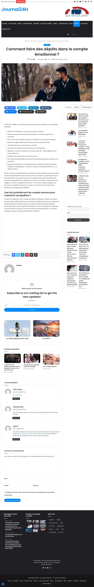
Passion (76, 23)
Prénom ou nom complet (74, 206)
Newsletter (6, 29)
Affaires (36, 23)
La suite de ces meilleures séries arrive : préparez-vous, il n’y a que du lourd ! (12, 367)
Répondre (16, 398)
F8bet (27, 412)
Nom (6, 478)
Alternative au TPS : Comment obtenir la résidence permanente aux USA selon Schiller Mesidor (72, 279)
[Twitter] (46, 568)
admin (32, 59)
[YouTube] (48, 568)
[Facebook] (44, 568)
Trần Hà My (17, 389)
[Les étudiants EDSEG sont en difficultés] (72, 133)
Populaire (68, 107)
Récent (76, 107)
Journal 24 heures (60, 578)
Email (68, 212)
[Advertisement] (32, 231)
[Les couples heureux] (51, 359)
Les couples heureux (50, 366)
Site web (35, 485)
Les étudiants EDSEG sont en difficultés (83, 132)
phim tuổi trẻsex (17, 395)
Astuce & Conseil (46, 23)
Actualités (12, 23)
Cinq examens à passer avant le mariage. (31, 365)
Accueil (4, 23)
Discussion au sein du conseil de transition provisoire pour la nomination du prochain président (83, 120)
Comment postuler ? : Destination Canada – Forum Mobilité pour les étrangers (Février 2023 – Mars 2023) (84, 147)
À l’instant (84, 23)
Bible (71, 23)
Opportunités (27, 23)
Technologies (63, 23)
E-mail (6, 485)
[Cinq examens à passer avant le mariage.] (32, 358)
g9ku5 (15, 426)
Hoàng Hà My (18, 407)
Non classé (52, 526)
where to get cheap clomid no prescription (28, 433)
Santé (20, 23)
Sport (55, 23)
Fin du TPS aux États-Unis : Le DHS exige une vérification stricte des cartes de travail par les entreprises (56, 1)
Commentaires (86, 107)
